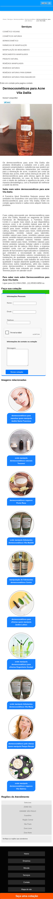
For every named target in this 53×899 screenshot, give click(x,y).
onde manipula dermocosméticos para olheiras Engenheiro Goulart (21, 664)
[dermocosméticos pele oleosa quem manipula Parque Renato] (21, 727)
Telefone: (11, 320)
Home (26, 854)
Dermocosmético (10, 41)
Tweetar (7, 102)
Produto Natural (10, 59)
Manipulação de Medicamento (16, 50)
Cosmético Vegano (11, 32)
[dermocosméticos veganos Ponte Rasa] (21, 483)
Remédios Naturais (11, 68)
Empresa (26, 861)
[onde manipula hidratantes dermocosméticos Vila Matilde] (21, 523)
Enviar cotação (17, 372)
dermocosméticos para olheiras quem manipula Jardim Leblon (21, 622)
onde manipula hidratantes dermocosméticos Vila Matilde (21, 541)
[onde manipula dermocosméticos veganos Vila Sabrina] (21, 766)
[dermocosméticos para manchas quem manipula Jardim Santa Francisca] (21, 398)
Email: (10, 311)
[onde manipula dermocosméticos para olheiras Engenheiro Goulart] (21, 644)
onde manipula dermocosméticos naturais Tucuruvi (21, 460)
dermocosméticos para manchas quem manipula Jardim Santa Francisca (21, 418)
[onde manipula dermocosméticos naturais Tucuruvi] (21, 441)
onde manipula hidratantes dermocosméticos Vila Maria (21, 705)
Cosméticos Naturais (12, 36)
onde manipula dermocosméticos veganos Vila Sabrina (21, 786)
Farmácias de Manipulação (15, 45)
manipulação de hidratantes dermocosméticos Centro (21, 581)
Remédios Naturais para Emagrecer (19, 77)
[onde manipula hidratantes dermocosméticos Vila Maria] (21, 687)
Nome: (10, 303)
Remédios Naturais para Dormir (17, 73)
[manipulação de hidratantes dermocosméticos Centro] (21, 562)
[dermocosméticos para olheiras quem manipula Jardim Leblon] (21, 602)
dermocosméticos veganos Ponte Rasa (21, 501)
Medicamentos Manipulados (15, 54)
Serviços (26, 26)
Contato (26, 882)
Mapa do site (26, 889)
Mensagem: (12, 348)
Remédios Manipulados (13, 63)
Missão (26, 868)
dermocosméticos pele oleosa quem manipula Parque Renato (21, 745)
